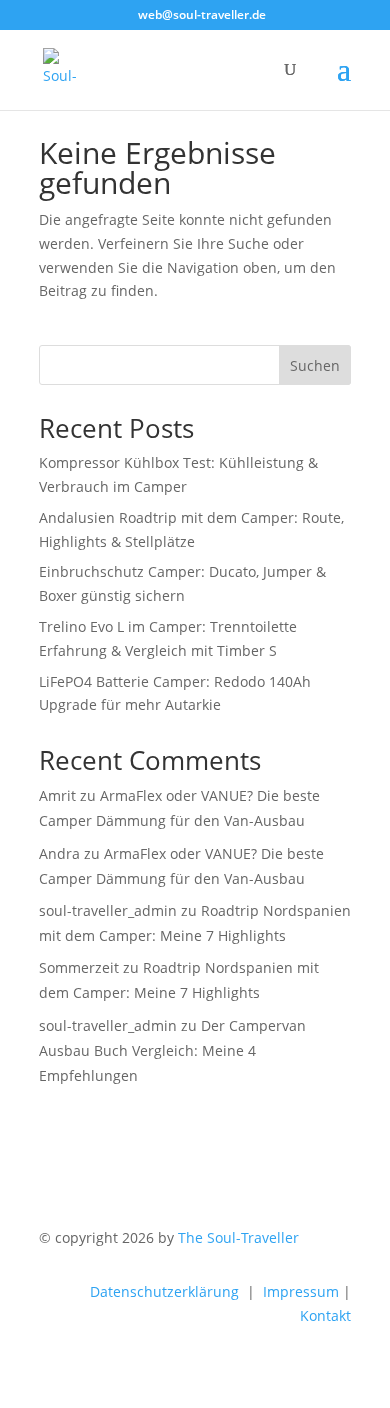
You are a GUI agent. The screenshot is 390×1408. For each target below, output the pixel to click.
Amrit (57, 795)
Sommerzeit (79, 967)
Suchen (315, 365)
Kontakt (325, 1315)
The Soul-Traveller (238, 1237)
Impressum (301, 1291)
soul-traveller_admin (108, 910)
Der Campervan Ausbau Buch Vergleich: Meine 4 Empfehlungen (172, 1050)
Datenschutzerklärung (164, 1291)
